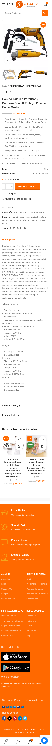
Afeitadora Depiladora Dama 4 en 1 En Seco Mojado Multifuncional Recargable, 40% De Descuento (13, 468)
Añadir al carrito (27, 186)
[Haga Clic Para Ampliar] (7, 60)
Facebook (31, 616)
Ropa (3, 584)
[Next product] (11, 92)
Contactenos (32, 599)
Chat (28, 579)
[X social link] (14, 228)
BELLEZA (13, 480)
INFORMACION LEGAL (12, 611)
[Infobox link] (25, 512)
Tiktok (29, 626)
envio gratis (31, 217)
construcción (18, 217)
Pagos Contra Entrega (11, 626)
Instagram (31, 621)
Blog (28, 635)
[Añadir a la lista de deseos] (19, 439)
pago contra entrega (11, 220)
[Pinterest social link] (17, 228)
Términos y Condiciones (12, 621)
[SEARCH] (45, 13)
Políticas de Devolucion (37, 594)
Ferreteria (41, 217)
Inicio (4, 86)
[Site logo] (27, 4)
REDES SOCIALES (35, 611)
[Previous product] (4, 92)
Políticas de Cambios (36, 589)
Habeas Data (7, 635)
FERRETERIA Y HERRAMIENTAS (25, 86)
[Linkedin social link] (21, 228)
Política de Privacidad (11, 630)
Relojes (4, 594)
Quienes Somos (8, 616)
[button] (6, 739)
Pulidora (25, 220)
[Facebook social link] (10, 228)
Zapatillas (5, 579)
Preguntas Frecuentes (36, 584)
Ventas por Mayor (9, 599)
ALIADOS (5, 574)
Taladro (34, 220)
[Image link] (13, 706)
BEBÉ (36, 477)
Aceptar (25, 741)
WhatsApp (31, 630)
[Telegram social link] (25, 228)
